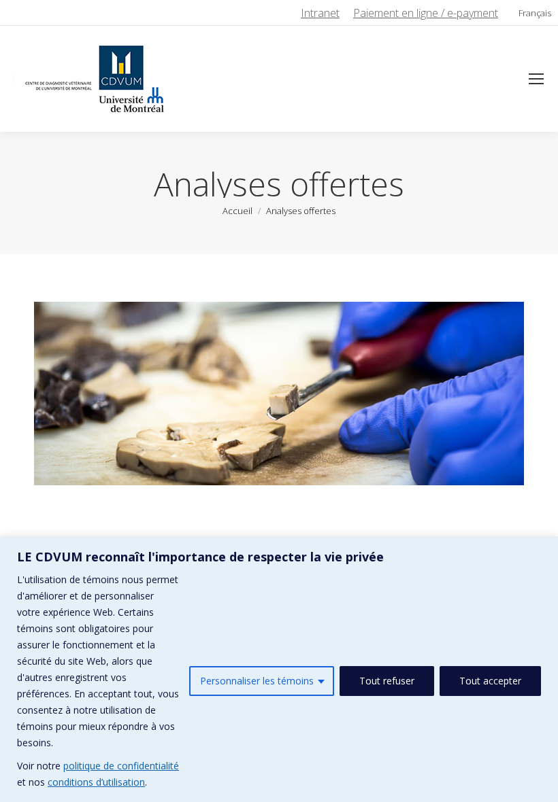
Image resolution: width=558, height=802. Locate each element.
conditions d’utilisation (96, 781)
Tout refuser (386, 680)
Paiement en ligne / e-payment (425, 12)
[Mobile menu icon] (536, 79)
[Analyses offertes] (279, 393)
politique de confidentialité (121, 765)
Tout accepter (490, 680)
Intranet (320, 12)
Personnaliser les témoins (257, 680)
